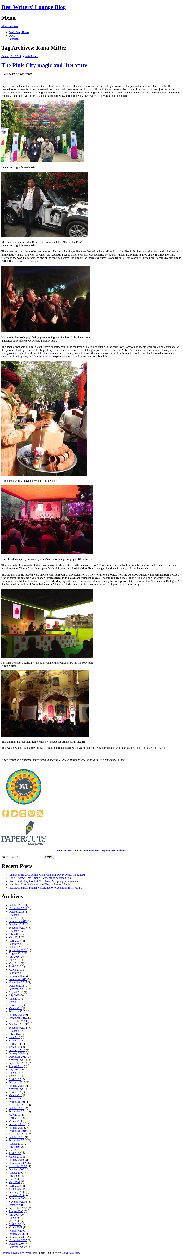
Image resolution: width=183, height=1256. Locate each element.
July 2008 (14, 1214)
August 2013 (16, 1066)
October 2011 (16, 1108)
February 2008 (17, 1230)
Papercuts (14, 38)
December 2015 (18, 979)
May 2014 (14, 1040)
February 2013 (17, 1082)
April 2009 (15, 1185)
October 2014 (16, 1024)
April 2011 (15, 1117)
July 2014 (14, 1034)
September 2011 (18, 1111)
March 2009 (15, 1188)
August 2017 (16, 930)
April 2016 (15, 966)
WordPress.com (70, 1252)
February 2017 (17, 943)
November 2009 (18, 1166)
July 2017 (14, 934)
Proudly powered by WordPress (19, 1252)
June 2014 (14, 1037)
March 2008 (15, 1227)
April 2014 (15, 1043)
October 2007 (16, 1243)
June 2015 (14, 998)
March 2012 (15, 1095)
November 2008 (18, 1201)
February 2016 (17, 972)
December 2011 (17, 1101)
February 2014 (17, 1050)
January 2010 (16, 1159)
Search (5, 856)
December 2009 (18, 1162)
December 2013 (18, 1056)
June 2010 (14, 1150)
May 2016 (14, 963)
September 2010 (18, 1140)
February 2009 (17, 1192)
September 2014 (18, 1027)
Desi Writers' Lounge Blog (33, 7)
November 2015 (18, 982)
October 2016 (16, 947)
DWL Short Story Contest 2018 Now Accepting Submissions (43, 881)
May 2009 (14, 1182)
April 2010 (15, 1153)
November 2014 (18, 1021)
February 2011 (17, 1124)
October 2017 (16, 924)
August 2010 (16, 1143)
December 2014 (18, 1017)
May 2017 (14, 937)
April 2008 (15, 1224)
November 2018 (18, 908)
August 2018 (16, 914)
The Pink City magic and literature (44, 65)
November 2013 (18, 1059)
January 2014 (16, 1053)
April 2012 (15, 1092)
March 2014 (15, 1046)
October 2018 (16, 911)
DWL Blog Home (19, 32)
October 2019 (16, 905)
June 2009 (14, 1179)
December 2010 (18, 1130)
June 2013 (14, 1072)
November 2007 (18, 1240)
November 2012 (18, 1088)
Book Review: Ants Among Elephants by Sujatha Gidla (40, 877)
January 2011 (16, 1127)
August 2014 (16, 1030)
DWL (12, 35)
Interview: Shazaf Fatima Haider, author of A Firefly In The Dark (45, 887)
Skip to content (9, 26)
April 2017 (15, 940)
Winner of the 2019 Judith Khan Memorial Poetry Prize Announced (47, 874)
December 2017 (18, 921)
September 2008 (18, 1208)
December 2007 (18, 1237)
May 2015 (14, 1001)
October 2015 (16, 985)
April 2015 (15, 1005)
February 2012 (17, 1098)
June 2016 (14, 959)
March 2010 (15, 1156)
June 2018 (14, 918)
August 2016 (16, 953)
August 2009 (16, 1172)
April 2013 (15, 1079)
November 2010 (18, 1133)
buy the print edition (113, 850)
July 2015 (14, 995)
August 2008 (16, 1211)
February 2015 (17, 1011)
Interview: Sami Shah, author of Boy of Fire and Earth (39, 884)
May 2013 (14, 1075)
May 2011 (14, 1114)
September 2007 (18, 1246)
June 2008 (14, 1217)
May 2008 (14, 1221)
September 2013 (18, 1063)
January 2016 (16, 976)
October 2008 (16, 1204)
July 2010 (14, 1146)
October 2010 (16, 1137)
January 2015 (16, 1014)
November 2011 (18, 1104)
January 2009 (16, 1195)
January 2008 (16, 1233)
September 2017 (18, 927)
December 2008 (18, 1198)
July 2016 (14, 956)
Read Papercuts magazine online (77, 850)
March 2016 (15, 969)
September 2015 (18, 988)
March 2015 (15, 1008)
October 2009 (16, 1169)
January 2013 (16, 1085)
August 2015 (16, 992)
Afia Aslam (31, 56)
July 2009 (14, 1175)
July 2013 (14, 1069)
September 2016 (18, 950)
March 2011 (15, 1121)
